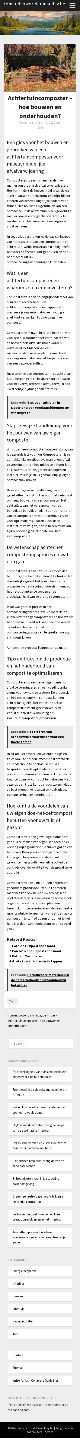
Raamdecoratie (23, 1321)
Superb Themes (43, 1432)
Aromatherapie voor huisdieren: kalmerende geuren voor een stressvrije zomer (39, 1237)
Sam (40, 128)
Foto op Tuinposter (27, 956)
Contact (18, 1355)
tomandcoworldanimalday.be (34, 4)
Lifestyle (19, 1309)
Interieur (18, 1283)
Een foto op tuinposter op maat (36, 951)
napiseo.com (21, 1410)
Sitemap (18, 1368)
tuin (31, 692)
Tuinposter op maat (52, 647)
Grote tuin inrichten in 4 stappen (37, 961)
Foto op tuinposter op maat (33, 946)
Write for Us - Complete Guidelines (36, 1380)
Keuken (18, 1296)
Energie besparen (24, 1271)
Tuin (12, 1001)
